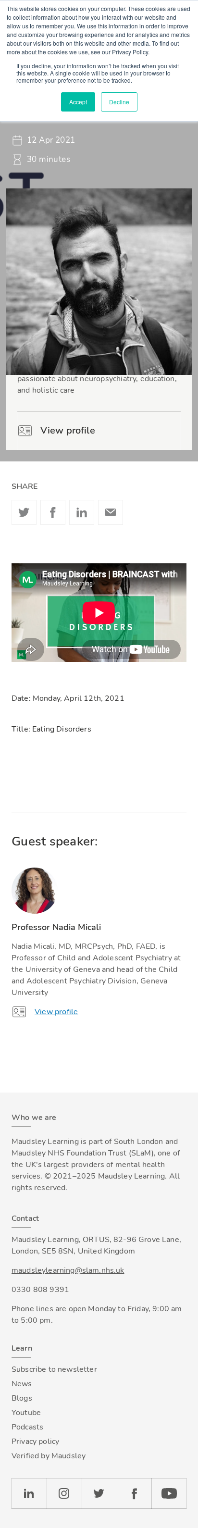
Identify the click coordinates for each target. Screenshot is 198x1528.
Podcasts (27, 1427)
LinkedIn (29, 1493)
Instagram (64, 1493)
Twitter (24, 512)
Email (111, 512)
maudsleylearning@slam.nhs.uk (68, 1270)
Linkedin (82, 512)
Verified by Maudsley (49, 1456)
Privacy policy (35, 1441)
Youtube (26, 1412)
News (22, 1384)
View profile (67, 430)
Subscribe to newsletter (54, 1369)
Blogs (22, 1398)
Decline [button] (119, 102)
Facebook (53, 512)
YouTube (168, 1493)
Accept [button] (78, 102)
